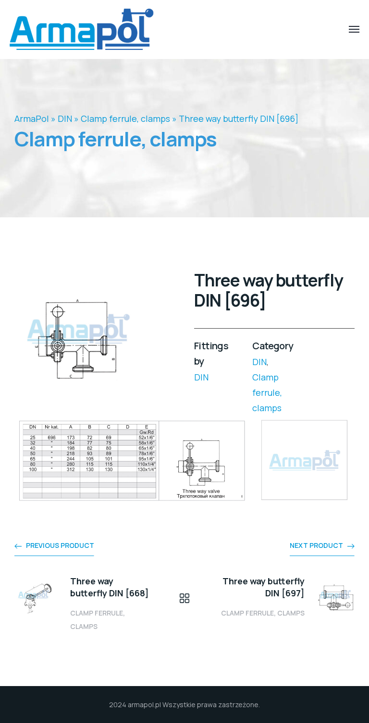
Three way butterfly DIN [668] (109, 587)
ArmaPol (31, 118)
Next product (316, 545)
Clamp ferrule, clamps (125, 118)
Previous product (60, 545)
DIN (65, 118)
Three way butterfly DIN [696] (238, 118)
